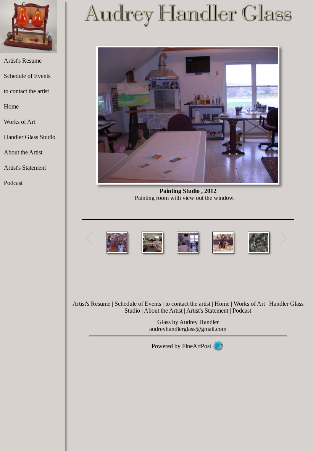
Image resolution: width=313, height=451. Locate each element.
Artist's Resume (23, 60)
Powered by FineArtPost (181, 346)
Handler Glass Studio (29, 137)
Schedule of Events (27, 76)
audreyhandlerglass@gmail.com (187, 329)
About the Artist (23, 152)
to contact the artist (26, 91)
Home (11, 106)
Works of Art (19, 121)
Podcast (13, 183)
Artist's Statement (25, 167)
